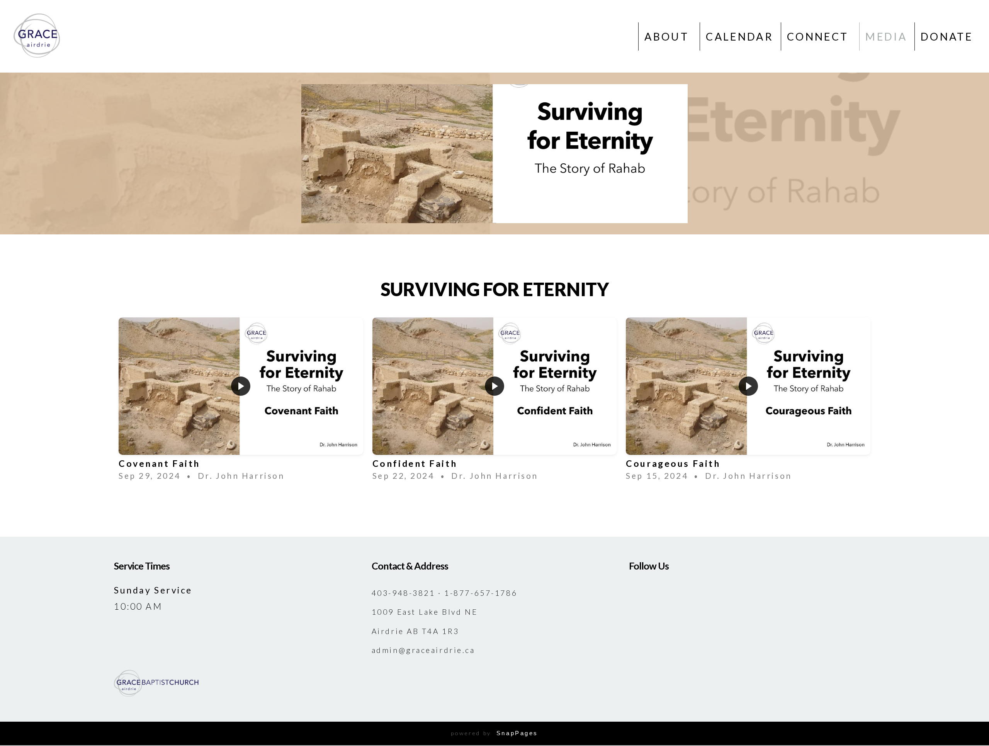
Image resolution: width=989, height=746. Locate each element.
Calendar (739, 36)
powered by (494, 733)
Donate (947, 36)
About (668, 36)
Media (886, 36)
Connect (819, 36)
